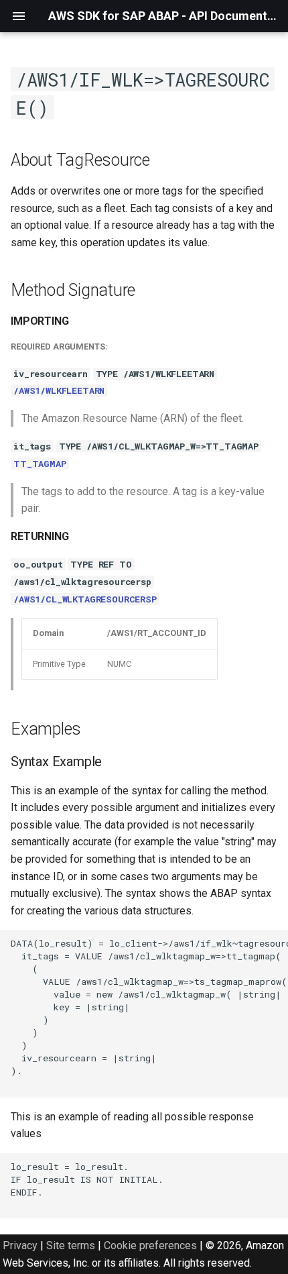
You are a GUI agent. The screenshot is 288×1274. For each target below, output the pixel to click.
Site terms (70, 1245)
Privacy (20, 1245)
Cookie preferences (150, 1245)
